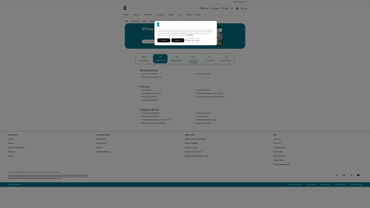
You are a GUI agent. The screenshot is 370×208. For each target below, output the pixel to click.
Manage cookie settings (192, 40)
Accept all (163, 40)
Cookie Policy (190, 35)
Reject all (177, 40)
